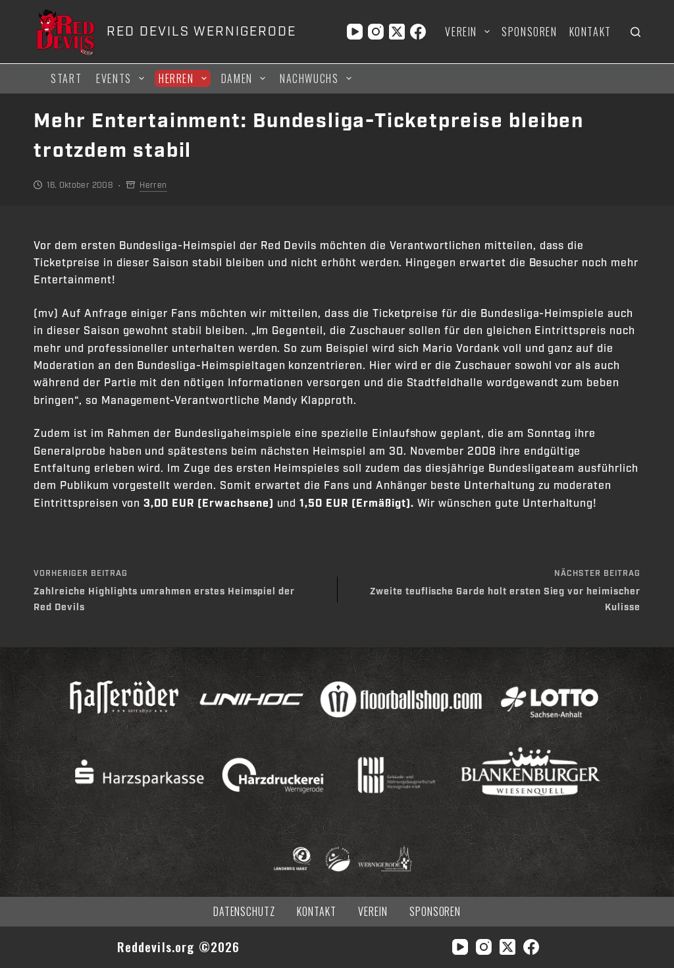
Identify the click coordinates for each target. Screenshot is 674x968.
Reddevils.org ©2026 (178, 946)
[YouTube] (355, 32)
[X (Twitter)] (397, 32)
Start (66, 78)
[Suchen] (635, 32)
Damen (237, 78)
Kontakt (590, 32)
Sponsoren (529, 32)
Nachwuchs (309, 78)
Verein (461, 32)
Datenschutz (244, 912)
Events (114, 78)
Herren (176, 78)
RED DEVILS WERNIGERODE (201, 32)
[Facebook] (418, 32)
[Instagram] (376, 32)
